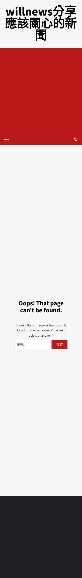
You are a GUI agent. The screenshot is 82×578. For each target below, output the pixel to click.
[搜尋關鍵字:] (33, 344)
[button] (8, 139)
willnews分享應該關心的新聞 (41, 23)
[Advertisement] (41, 91)
